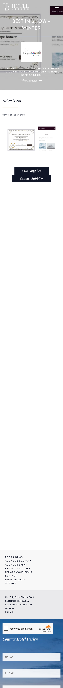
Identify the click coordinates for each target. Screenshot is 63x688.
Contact (11, 576)
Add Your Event (16, 565)
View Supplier (31, 171)
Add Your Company (18, 561)
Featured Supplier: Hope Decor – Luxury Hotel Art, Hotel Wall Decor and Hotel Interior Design (31, 72)
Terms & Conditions (18, 572)
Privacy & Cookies (17, 568)
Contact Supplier (31, 178)
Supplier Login (15, 579)
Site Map (10, 583)
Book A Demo (14, 557)
